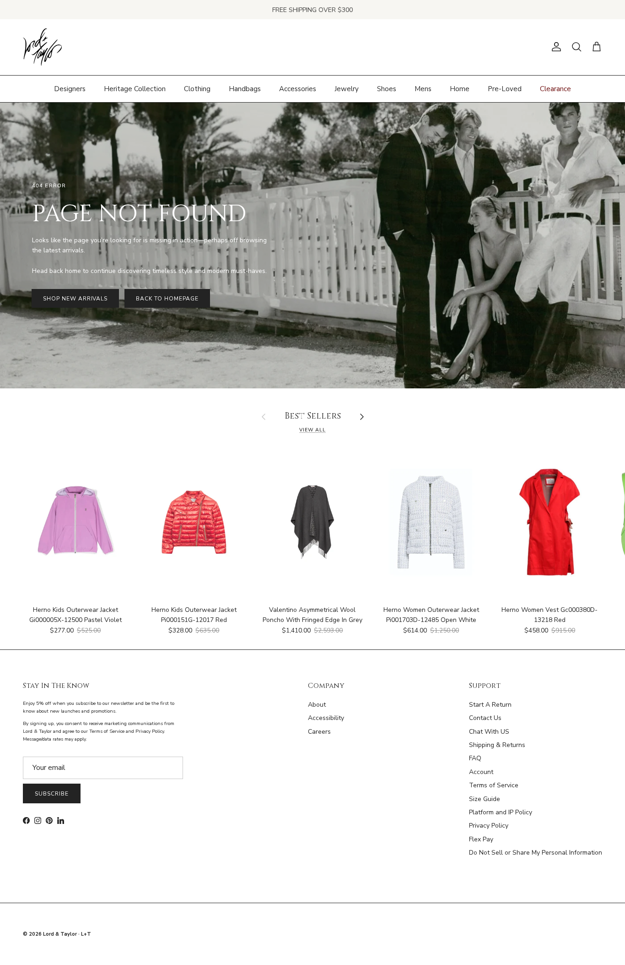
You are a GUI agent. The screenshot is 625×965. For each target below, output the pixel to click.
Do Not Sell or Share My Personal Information (535, 852)
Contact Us (485, 718)
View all (312, 429)
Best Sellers (313, 416)
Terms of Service (493, 785)
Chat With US (489, 731)
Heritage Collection (135, 88)
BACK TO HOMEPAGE (167, 298)
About (317, 704)
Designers (70, 88)
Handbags (245, 88)
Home (459, 88)
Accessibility (326, 718)
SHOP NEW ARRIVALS (75, 298)
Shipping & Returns (497, 745)
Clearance (555, 88)
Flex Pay (481, 839)
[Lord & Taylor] (42, 47)
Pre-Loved (505, 88)
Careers (319, 731)
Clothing (197, 88)
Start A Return (490, 704)
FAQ (475, 758)
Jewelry (346, 88)
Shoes (386, 88)
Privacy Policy (488, 825)
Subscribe (52, 793)
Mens (423, 88)
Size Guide (484, 799)
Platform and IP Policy (500, 812)
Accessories (297, 88)
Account (481, 772)
